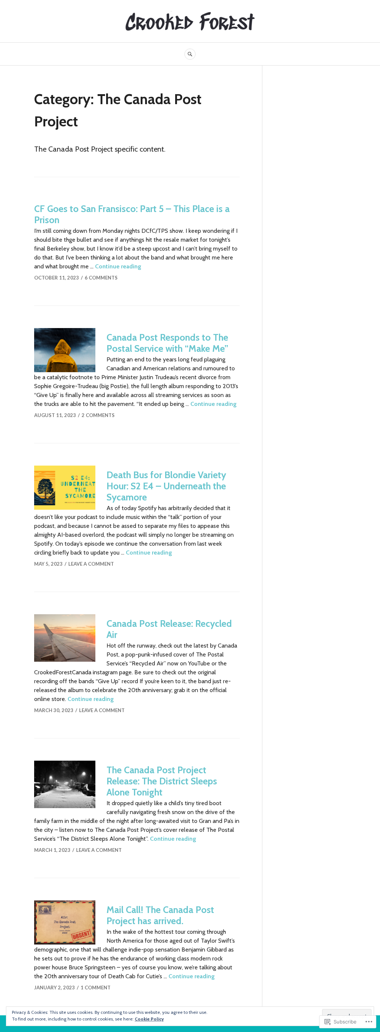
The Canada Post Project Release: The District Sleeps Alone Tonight (162, 781)
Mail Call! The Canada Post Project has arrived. (160, 915)
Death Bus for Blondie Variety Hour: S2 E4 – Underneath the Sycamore (166, 486)
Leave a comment (91, 564)
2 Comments (98, 415)
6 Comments (101, 278)
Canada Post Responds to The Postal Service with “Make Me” (167, 343)
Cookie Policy (149, 1019)
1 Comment (96, 987)
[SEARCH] (190, 54)
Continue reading (118, 266)
